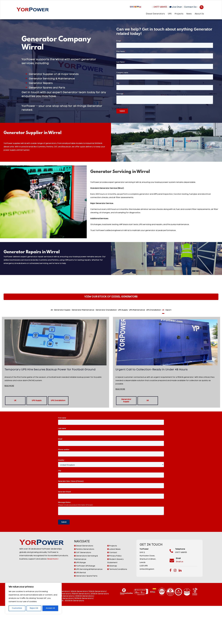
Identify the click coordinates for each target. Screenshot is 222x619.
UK (163, 310)
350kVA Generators (65, 596)
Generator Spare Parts (86, 576)
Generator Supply (62, 310)
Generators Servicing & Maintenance (86, 557)
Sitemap (113, 566)
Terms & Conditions (118, 569)
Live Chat (176, 7)
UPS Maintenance (137, 310)
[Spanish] (136, 7)
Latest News (115, 549)
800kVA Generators (84, 598)
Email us (179, 562)
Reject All (34, 608)
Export (168, 310)
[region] (33, 598)
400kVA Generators (84, 596)
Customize (17, 608)
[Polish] (140, 7)
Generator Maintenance (83, 310)
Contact (113, 553)
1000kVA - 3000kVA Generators (70, 601)
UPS (170, 14)
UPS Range (81, 563)
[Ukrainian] (138, 7)
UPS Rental (81, 573)
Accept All (50, 608)
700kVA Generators (64, 598)
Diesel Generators (155, 14)
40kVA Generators (79, 591)
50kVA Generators (97, 591)
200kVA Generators (100, 594)
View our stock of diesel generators (111, 296)
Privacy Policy (115, 556)
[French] (133, 7)
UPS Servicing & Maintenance (89, 569)
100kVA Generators (62, 594)
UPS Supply (123, 310)
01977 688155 (160, 7)
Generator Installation (106, 310)
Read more (52, 559)
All (52, 310)
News (189, 14)
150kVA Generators (80, 594)
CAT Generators (83, 553)
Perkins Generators (85, 549)
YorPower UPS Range (85, 566)
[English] (131, 7)
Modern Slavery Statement (115, 561)
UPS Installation (153, 310)
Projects (179, 14)
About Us (199, 14)
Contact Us (190, 7)
